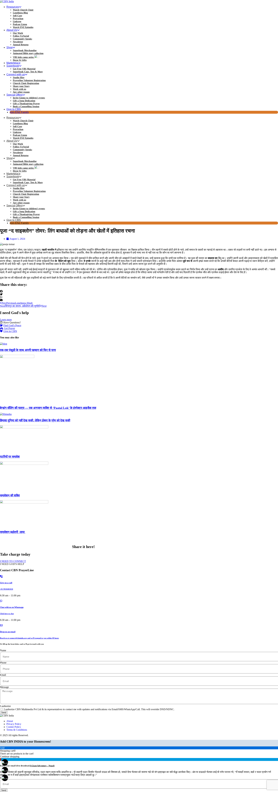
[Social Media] (5, 778)
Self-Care (17, 15)
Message (4, 687)
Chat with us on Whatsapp (11, 607)
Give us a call (6, 583)
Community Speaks (22, 39)
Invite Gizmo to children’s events (29, 98)
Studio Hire (18, 77)
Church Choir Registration (26, 83)
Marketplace (13, 63)
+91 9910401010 (6, 589)
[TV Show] (5, 762)
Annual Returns (20, 44)
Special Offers (14, 94)
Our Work (18, 33)
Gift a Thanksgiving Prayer (26, 103)
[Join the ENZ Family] (5, 770)
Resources (12, 6)
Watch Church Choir (23, 10)
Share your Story (21, 86)
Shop (9, 47)
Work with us (19, 89)
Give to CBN (13, 109)
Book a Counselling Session (26, 106)
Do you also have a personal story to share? (35, 547)
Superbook (12, 65)
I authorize (5, 706)
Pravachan (18, 18)
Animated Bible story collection (28, 53)
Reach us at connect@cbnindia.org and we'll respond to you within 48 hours (29, 638)
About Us (11, 30)
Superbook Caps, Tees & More (28, 72)
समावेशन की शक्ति (10, 495)
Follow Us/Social (21, 36)
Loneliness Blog (20, 13)
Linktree (17, 21)
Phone (3, 662)
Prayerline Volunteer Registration (29, 80)
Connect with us (15, 74)
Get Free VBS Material (24, 69)
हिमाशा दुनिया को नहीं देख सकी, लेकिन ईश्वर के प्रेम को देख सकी (35, 420)
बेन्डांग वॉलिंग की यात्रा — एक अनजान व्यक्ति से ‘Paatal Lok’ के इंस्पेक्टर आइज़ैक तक (48, 408)
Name (3, 650)
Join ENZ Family (19, 112)
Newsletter (18, 42)
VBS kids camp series (23, 57)
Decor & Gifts (20, 60)
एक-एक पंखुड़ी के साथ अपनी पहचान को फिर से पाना (28, 350)
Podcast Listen (20, 24)
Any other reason (21, 92)
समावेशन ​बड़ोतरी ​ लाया (12, 532)
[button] (139, 291)
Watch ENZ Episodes (23, 27)
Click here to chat (7, 614)
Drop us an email (7, 631)
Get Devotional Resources (21, 539)
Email (3, 674)
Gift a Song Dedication (24, 101)
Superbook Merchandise (25, 50)
